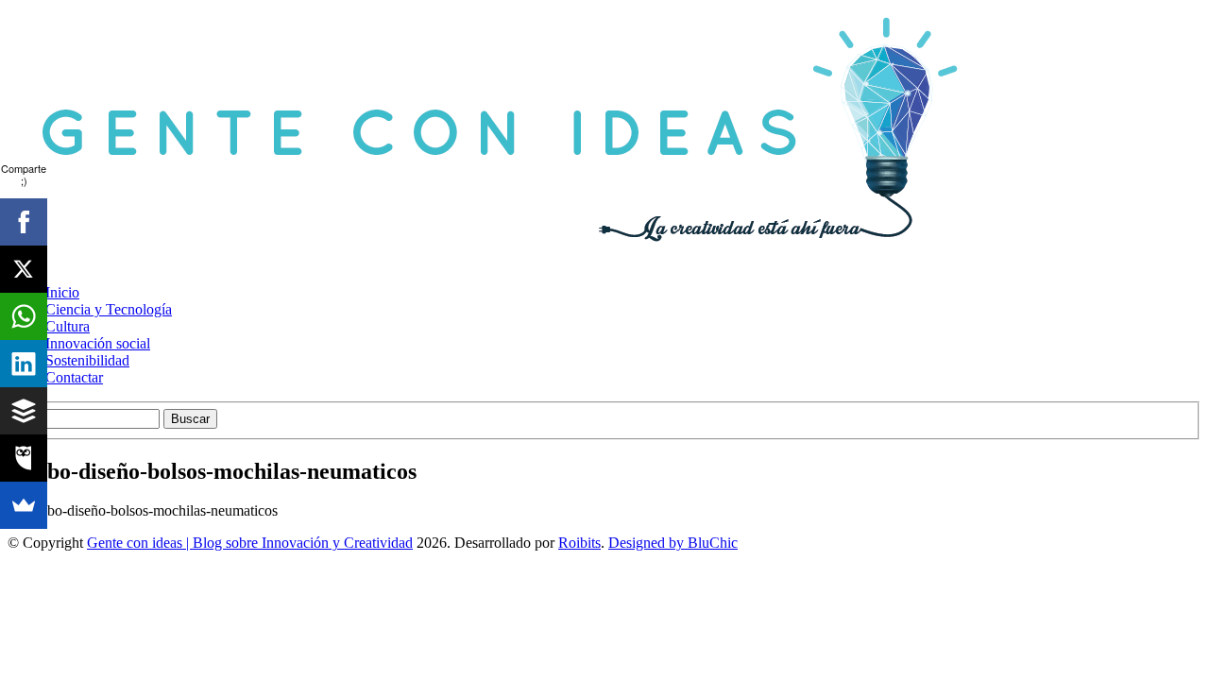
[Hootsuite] (23, 458)
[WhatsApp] (23, 316)
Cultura (67, 326)
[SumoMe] (23, 505)
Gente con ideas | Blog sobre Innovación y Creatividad (250, 543)
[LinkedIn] (23, 363)
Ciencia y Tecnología (108, 309)
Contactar (74, 377)
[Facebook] (23, 222)
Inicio (62, 292)
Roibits (579, 543)
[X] (23, 269)
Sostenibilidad (87, 360)
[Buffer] (23, 410)
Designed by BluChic (673, 543)
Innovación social (97, 343)
